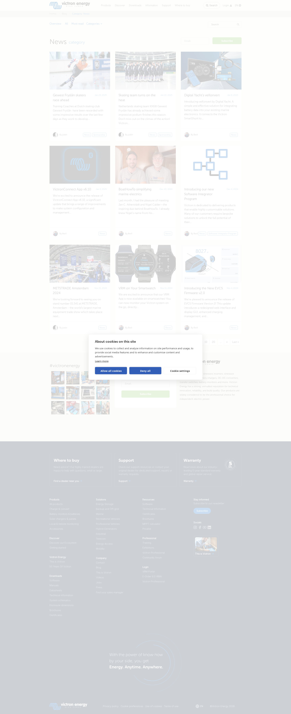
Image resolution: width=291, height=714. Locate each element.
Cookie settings (180, 370)
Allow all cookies (111, 370)
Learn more (101, 361)
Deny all (145, 370)
